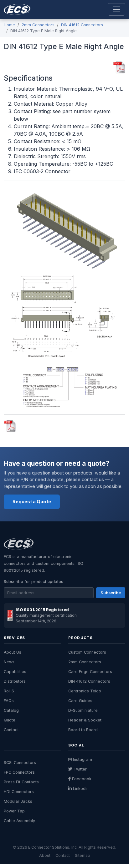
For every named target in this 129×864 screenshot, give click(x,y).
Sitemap (82, 855)
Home (9, 25)
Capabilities (15, 671)
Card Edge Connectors (90, 671)
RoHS (9, 691)
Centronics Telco (84, 691)
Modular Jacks (18, 801)
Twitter (80, 769)
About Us (12, 652)
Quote (9, 720)
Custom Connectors (87, 652)
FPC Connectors (19, 772)
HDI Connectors (19, 791)
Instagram (82, 759)
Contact (11, 729)
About (44, 855)
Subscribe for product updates (33, 581)
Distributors (15, 681)
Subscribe (111, 592)
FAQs (9, 700)
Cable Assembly (19, 820)
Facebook (81, 778)
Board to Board (83, 729)
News (9, 662)
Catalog (11, 710)
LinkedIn (81, 788)
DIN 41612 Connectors (82, 25)
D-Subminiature (83, 710)
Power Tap (14, 811)
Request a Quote (32, 501)
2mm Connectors (38, 25)
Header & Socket (84, 720)
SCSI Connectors (20, 762)
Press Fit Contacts (21, 782)
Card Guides (80, 700)
